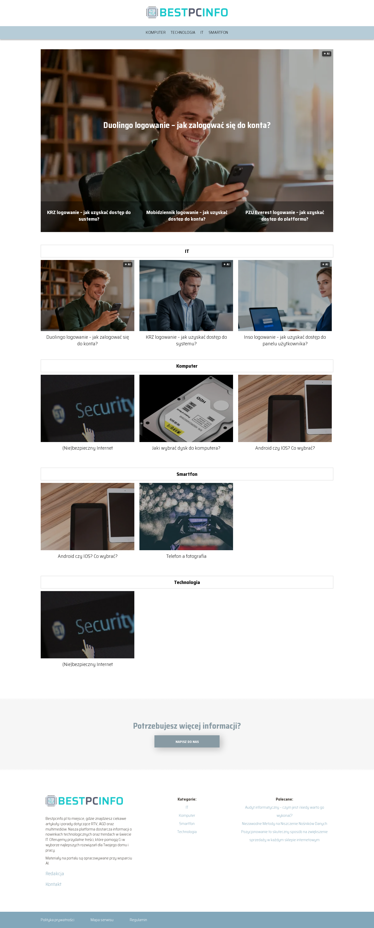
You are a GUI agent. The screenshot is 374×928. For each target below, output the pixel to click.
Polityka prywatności (57, 920)
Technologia (183, 32)
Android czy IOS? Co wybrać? (285, 448)
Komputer (156, 32)
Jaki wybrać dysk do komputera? (186, 448)
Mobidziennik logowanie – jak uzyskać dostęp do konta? (186, 215)
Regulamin (138, 920)
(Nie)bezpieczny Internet (87, 448)
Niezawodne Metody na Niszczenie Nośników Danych (284, 823)
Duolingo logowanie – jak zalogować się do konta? (187, 125)
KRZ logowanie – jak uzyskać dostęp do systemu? (89, 215)
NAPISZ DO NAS (187, 741)
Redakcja (55, 873)
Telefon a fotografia (186, 556)
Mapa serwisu (102, 920)
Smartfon (218, 32)
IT (201, 32)
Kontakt (54, 884)
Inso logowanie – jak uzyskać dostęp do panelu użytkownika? (285, 340)
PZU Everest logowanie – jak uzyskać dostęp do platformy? (285, 215)
